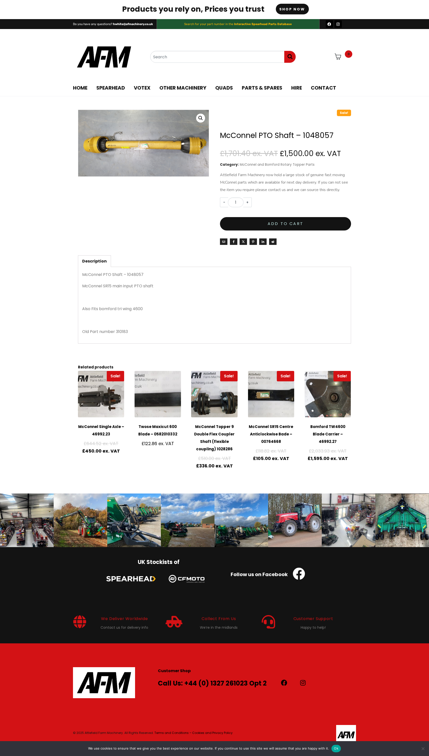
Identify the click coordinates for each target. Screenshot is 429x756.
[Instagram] (338, 24)
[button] (200, 118)
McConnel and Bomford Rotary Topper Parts (277, 164)
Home (80, 87)
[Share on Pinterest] (253, 241)
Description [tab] (94, 261)
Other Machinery (182, 87)
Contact (323, 87)
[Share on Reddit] (273, 241)
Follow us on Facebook (259, 574)
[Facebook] (329, 24)
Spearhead (110, 87)
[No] (422, 748)
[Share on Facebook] (233, 241)
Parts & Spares (262, 87)
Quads (224, 87)
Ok (336, 748)
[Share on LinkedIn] (263, 241)
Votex (142, 87)
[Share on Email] (223, 241)
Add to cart (285, 224)
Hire (296, 87)
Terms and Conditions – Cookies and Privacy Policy (193, 733)
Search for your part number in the (238, 24)
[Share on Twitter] (243, 241)
